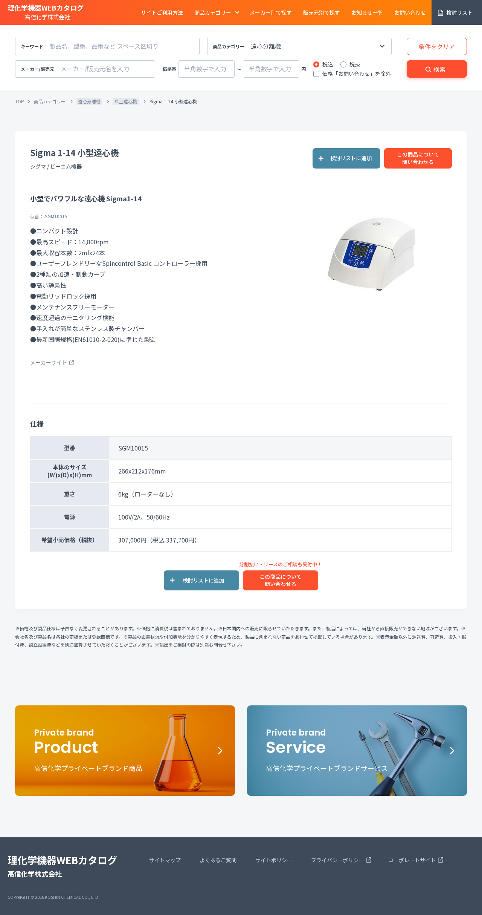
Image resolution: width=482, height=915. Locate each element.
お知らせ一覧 (367, 12)
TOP (19, 101)
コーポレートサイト (412, 860)
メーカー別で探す (271, 12)
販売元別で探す (321, 12)
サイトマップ (165, 860)
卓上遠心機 (125, 101)
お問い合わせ (410, 12)
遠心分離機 (89, 101)
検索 (439, 69)
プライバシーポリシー (337, 860)
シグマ (38, 166)
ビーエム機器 (66, 166)
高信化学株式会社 (46, 12)
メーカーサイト (48, 362)
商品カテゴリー (50, 101)
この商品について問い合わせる (418, 158)
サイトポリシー (273, 860)
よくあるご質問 (218, 860)
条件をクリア (437, 46)
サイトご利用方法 (162, 12)
